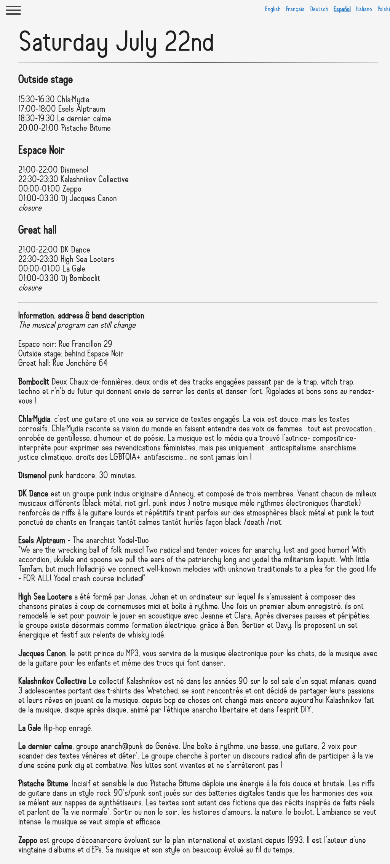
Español (342, 9)
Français (295, 9)
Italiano (364, 9)
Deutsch (319, 9)
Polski (383, 9)
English (273, 9)
